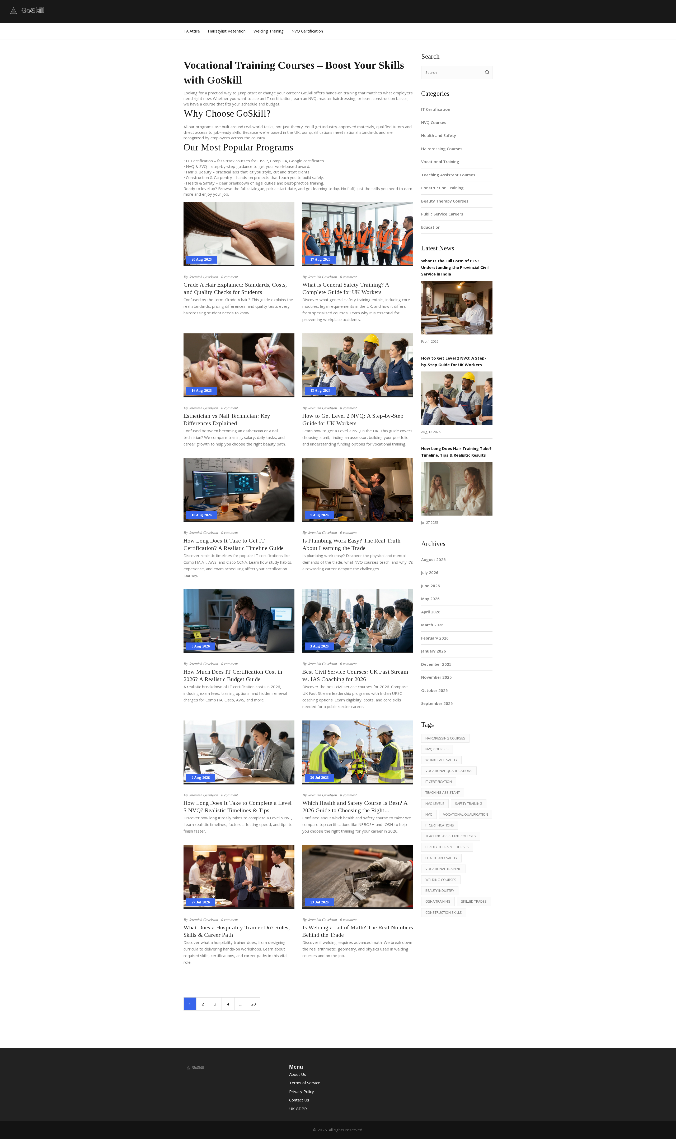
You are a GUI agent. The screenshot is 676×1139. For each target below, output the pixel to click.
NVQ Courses (433, 122)
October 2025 (434, 690)
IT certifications (439, 825)
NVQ (429, 814)
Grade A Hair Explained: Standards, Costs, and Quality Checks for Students (235, 288)
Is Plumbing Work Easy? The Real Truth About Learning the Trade (351, 544)
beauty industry (439, 890)
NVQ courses (437, 749)
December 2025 (436, 664)
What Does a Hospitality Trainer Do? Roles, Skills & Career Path (237, 931)
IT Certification (435, 109)
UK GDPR (298, 1108)
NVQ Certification (307, 31)
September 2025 (437, 703)
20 (253, 1004)
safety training (468, 803)
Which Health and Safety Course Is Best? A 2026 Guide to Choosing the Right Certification (354, 807)
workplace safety (441, 759)
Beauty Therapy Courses (444, 201)
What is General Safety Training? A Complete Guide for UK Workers (345, 288)
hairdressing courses (445, 738)
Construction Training (442, 187)
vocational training (443, 868)
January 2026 (433, 651)
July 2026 (429, 572)
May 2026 (430, 598)
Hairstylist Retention (227, 31)
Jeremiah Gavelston (203, 277)
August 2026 (433, 559)
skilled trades (474, 901)
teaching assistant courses (450, 836)
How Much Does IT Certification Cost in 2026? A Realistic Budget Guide (233, 675)
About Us (297, 1074)
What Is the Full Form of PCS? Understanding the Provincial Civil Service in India (455, 267)
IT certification (438, 781)
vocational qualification (465, 814)
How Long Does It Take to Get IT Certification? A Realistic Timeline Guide (234, 544)
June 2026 (430, 585)
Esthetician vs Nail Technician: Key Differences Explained (227, 419)
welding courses (440, 879)
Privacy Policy (301, 1091)
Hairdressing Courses (441, 148)
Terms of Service (304, 1082)
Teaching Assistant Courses (448, 174)
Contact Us (299, 1100)
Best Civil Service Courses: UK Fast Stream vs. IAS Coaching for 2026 (355, 675)
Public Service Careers (442, 214)
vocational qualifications (448, 770)
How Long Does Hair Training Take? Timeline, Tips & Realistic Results (456, 452)
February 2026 (435, 638)
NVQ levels (434, 803)
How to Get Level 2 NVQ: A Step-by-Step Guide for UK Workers (352, 419)
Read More (457, 307)
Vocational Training (440, 161)
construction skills (443, 912)
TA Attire (192, 31)
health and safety (441, 858)
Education (430, 227)
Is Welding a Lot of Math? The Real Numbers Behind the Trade (357, 931)
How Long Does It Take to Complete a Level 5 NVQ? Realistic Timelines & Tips (238, 807)
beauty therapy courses (447, 846)
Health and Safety (438, 135)
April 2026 (430, 611)
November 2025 (436, 677)
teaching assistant (442, 792)
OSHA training (437, 901)
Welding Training (268, 31)
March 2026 (432, 624)
